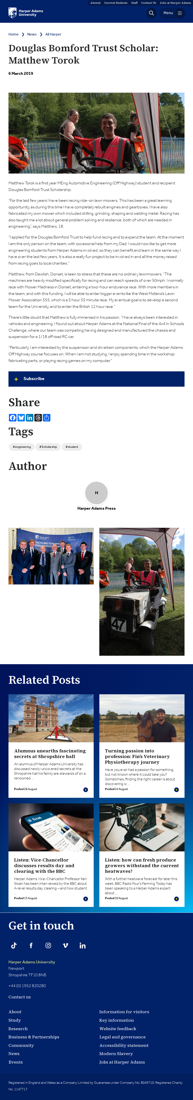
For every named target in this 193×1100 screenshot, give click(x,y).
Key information (116, 1020)
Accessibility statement (124, 1045)
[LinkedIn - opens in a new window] (82, 945)
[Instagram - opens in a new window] (48, 945)
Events (15, 1062)
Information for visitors (124, 1012)
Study (14, 1020)
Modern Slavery (116, 1053)
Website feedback (117, 1029)
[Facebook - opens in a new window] (31, 945)
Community (21, 1045)
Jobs (175, 3)
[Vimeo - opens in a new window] (65, 945)
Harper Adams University (31, 962)
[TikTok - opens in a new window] (13, 945)
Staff (134, 3)
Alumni (95, 3)
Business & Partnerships (33, 1037)
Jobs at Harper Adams (122, 1062)
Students (116, 3)
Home (13, 34)
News (32, 34)
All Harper (53, 34)
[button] (151, 13)
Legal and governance (122, 1037)
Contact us (19, 997)
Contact (148, 3)
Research (18, 1029)
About (14, 1012)
